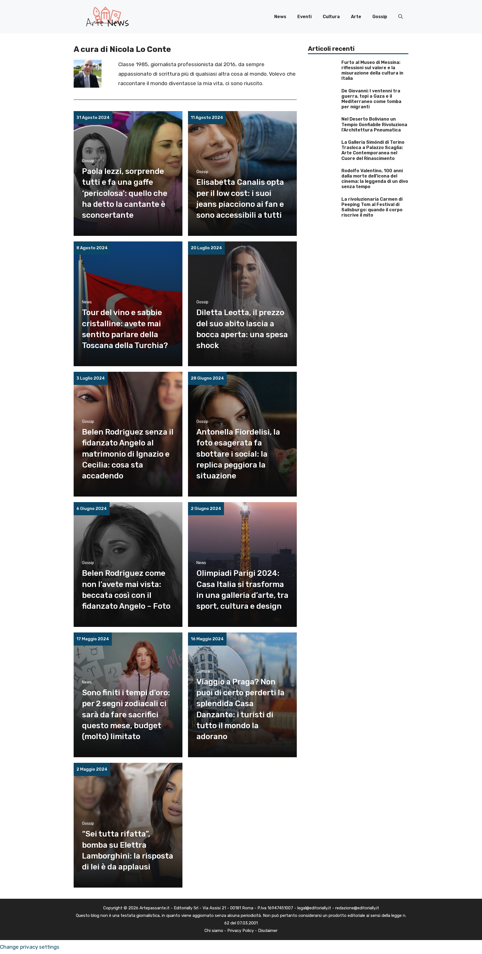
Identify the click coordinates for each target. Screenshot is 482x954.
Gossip (379, 16)
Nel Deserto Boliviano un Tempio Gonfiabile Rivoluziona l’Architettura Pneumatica (374, 124)
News (280, 16)
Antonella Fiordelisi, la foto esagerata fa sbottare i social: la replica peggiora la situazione (238, 453)
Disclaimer (268, 930)
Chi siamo (213, 930)
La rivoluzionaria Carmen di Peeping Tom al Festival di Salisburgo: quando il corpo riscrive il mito (372, 207)
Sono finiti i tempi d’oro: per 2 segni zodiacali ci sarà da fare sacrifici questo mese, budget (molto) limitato (126, 714)
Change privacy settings (29, 947)
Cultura (331, 16)
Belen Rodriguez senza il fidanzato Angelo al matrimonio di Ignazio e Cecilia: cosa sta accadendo (127, 453)
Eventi (304, 16)
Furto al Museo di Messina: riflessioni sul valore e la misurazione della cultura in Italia (372, 70)
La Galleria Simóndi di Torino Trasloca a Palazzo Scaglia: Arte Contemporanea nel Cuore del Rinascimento (372, 150)
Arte (356, 16)
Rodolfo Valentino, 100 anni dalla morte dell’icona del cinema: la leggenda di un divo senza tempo (374, 179)
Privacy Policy (240, 930)
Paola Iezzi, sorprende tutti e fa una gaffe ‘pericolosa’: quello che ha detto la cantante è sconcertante (124, 193)
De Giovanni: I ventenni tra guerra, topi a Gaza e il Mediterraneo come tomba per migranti (371, 99)
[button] (400, 16)
